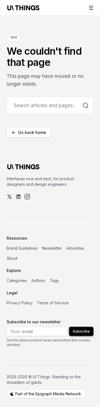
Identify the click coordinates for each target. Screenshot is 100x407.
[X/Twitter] (9, 196)
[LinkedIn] (18, 196)
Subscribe (81, 331)
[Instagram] (27, 196)
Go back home (32, 132)
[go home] (23, 166)
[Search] (85, 105)
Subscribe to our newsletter (34, 321)
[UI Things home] (24, 7)
